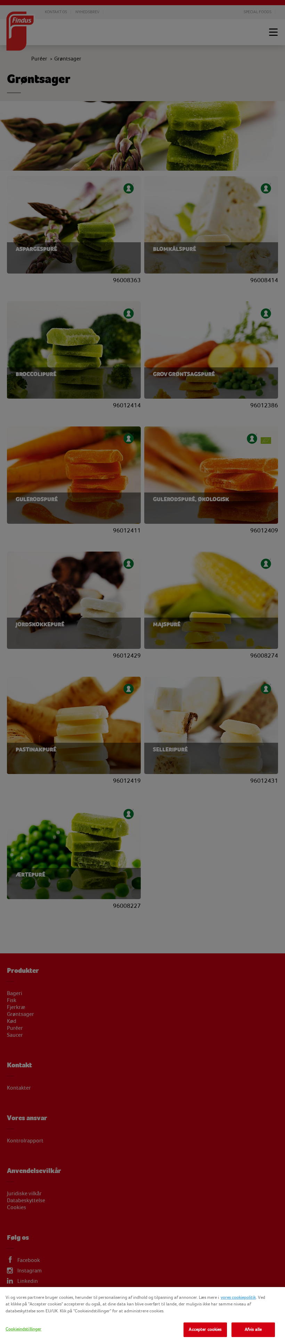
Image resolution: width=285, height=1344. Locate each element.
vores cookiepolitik (238, 1297)
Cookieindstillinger (23, 1329)
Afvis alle (253, 1329)
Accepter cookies (205, 1329)
